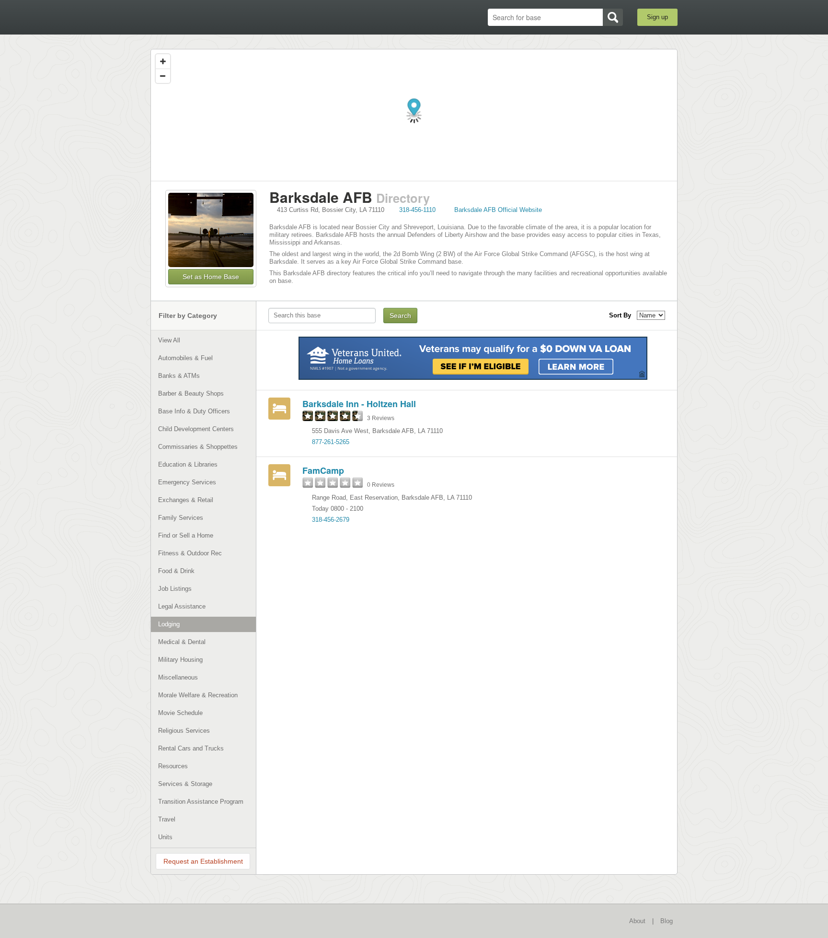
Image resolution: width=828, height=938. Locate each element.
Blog (666, 921)
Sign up (657, 17)
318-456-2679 (330, 519)
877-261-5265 (330, 442)
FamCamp (323, 470)
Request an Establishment (203, 861)
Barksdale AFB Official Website (498, 209)
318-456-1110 (417, 209)
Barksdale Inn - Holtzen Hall (359, 404)
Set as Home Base (211, 277)
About (637, 921)
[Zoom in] (163, 61)
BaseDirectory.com (220, 17)
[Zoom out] (163, 76)
